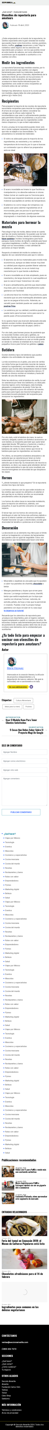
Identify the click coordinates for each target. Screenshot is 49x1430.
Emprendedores (11, 881)
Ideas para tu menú (12, 707)
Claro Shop (6, 1396)
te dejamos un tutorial (14, 610)
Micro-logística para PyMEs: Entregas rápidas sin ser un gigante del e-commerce (30, 1185)
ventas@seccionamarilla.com (15, 1342)
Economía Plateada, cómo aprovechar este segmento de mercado (31, 1197)
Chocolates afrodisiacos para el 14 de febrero (22, 1275)
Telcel (4, 1393)
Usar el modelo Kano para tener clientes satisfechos (21, 721)
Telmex (5, 1390)
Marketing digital (12, 889)
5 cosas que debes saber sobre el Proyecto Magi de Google (26, 731)
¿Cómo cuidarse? (9, 1367)
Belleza (8, 893)
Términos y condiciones (12, 1410)
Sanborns (6, 1399)
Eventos (8, 847)
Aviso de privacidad (10, 1413)
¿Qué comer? (7, 12)
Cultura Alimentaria (23, 700)
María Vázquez (15, 668)
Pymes (8, 885)
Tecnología (9, 842)
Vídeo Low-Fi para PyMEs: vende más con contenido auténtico (30, 1170)
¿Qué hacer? (7, 1361)
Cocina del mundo (20, 12)
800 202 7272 (10, 1349)
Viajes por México (12, 838)
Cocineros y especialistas (16, 855)
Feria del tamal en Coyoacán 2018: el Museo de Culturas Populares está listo (23, 1242)
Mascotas (9, 851)
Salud (7, 898)
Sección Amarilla (9, 1381)
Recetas (8, 868)
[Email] (31, 687)
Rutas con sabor (12, 877)
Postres (29, 707)
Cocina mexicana (12, 859)
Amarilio (5, 1384)
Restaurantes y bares (14, 872)
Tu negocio (6, 1370)
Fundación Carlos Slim (11, 1387)
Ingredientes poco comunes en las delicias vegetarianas (20, 1308)
